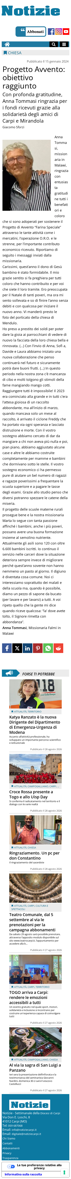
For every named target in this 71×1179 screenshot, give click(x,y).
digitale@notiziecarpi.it (26, 1134)
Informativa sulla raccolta (23, 1174)
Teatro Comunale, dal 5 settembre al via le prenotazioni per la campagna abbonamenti (32, 922)
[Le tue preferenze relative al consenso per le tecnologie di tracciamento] (64, 1172)
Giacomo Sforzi (13, 127)
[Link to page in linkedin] (27, 648)
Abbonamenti (11, 1148)
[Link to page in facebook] (7, 648)
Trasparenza (10, 1158)
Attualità (20, 711)
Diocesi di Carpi (50, 1113)
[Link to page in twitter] (17, 648)
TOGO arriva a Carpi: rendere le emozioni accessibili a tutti (28, 997)
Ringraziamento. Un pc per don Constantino (34, 855)
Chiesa (32, 847)
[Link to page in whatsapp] (48, 648)
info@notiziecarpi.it (24, 1130)
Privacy (6, 1153)
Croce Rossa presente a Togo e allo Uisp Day (31, 794)
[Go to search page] (53, 44)
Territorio (34, 711)
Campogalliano (38, 786)
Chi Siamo (8, 1138)
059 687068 (15, 1125)
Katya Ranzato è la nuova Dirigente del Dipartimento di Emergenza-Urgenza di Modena (34, 724)
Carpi (52, 786)
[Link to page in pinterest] (38, 648)
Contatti (7, 1143)
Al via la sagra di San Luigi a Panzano (35, 1067)
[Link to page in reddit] (58, 648)
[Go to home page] (7, 44)
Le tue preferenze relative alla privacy (39, 1166)
